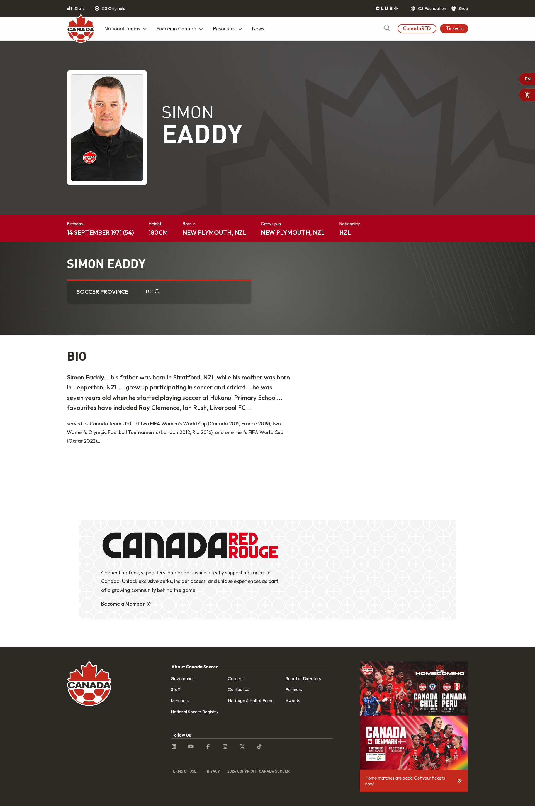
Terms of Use (183, 771)
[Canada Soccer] (81, 29)
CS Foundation (431, 8)
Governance (183, 678)
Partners (293, 689)
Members (180, 700)
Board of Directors (303, 678)
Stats (79, 8)
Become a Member (123, 604)
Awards (292, 700)
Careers (236, 678)
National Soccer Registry (194, 711)
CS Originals (113, 8)
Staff (175, 689)
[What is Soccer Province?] (157, 291)
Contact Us (238, 689)
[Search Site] (387, 28)
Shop (463, 8)
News (258, 28)
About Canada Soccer (194, 666)
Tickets (454, 28)
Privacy (212, 771)
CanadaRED (417, 28)
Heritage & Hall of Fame (251, 700)
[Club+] (387, 8)
